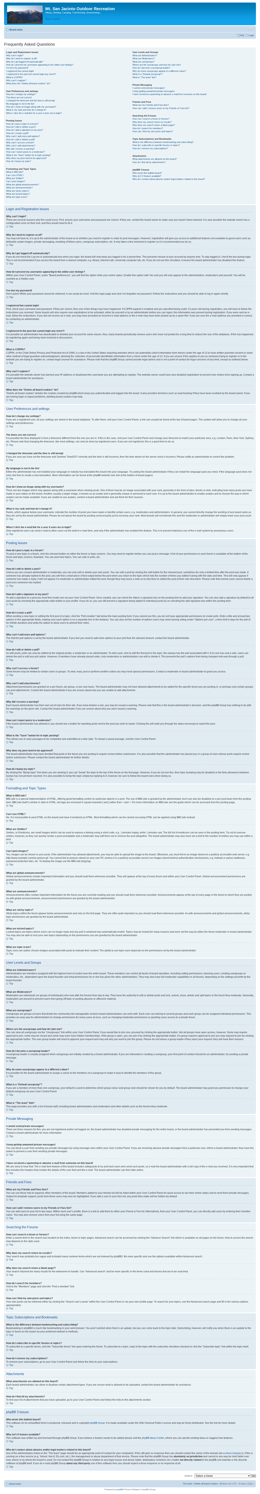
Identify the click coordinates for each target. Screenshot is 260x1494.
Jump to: (188, 1476)
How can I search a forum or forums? (150, 119)
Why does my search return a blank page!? (153, 125)
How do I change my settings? (21, 94)
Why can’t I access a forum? (20, 142)
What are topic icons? (16, 197)
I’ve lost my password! (17, 68)
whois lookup (232, 1453)
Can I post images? (15, 181)
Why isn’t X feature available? (146, 176)
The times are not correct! (19, 97)
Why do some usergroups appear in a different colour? (159, 71)
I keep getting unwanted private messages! (153, 91)
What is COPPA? (14, 77)
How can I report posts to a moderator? (25, 152)
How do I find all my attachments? (149, 162)
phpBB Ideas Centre (153, 1438)
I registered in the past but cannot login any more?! (31, 74)
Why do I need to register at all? (21, 58)
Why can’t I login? (14, 55)
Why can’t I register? (16, 80)
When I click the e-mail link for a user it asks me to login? (34, 113)
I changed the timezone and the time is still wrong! (30, 100)
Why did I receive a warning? (20, 149)
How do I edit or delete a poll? (20, 139)
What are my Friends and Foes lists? (150, 105)
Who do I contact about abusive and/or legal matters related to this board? (168, 179)
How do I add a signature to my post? (24, 130)
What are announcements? (19, 187)
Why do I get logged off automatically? (24, 61)
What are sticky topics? (17, 191)
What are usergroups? (143, 61)
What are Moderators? (143, 58)
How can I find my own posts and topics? (152, 131)
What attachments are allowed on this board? (154, 159)
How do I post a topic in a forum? (22, 124)
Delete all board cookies (206, 1483)
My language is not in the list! (20, 104)
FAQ (242, 35)
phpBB (119, 1489)
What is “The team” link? (144, 77)
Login (251, 35)
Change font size (251, 29)
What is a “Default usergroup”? (147, 74)
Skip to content (52, 19)
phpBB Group (97, 1423)
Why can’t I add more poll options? (23, 136)
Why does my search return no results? (152, 122)
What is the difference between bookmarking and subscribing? (163, 142)
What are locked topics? (18, 194)
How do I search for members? (147, 128)
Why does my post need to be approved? (26, 158)
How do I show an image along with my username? (31, 107)
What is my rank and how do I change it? (26, 110)
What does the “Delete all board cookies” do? (28, 83)
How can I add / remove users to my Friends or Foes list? (160, 108)
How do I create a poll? (17, 133)
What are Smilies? (15, 178)
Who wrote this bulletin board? (147, 173)
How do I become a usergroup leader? (151, 68)
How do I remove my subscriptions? (150, 148)
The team (187, 1483)
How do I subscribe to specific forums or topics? (156, 145)
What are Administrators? (144, 55)
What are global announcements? (22, 184)
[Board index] (25, 13)
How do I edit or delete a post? (21, 127)
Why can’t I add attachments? (20, 145)
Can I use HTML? (15, 175)
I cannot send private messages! (148, 88)
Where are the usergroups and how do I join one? (156, 65)
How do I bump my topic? (18, 161)
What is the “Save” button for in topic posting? (28, 155)
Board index (16, 29)
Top (11, 226)
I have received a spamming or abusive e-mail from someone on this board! (169, 94)
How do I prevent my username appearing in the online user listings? (39, 65)
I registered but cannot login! (20, 71)
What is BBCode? (14, 172)
